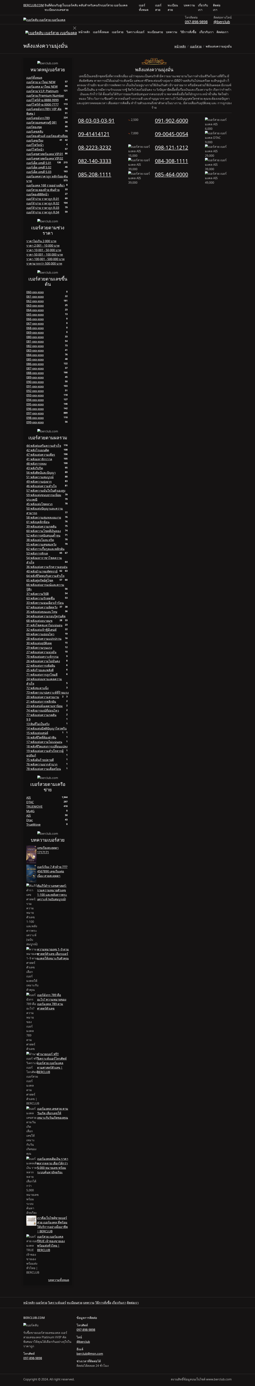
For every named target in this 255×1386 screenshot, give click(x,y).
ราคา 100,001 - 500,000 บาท (45, 259)
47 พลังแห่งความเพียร (40, 455)
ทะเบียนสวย (173, 7)
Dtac (29, 820)
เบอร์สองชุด (34, 127)
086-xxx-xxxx (35, 364)
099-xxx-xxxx (35, 422)
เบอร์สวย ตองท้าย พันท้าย (43, 190)
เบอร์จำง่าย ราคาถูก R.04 (42, 212)
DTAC (30, 802)
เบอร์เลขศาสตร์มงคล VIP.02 (44, 158)
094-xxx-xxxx (35, 400)
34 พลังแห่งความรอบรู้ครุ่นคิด (46, 616)
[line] (230, 7)
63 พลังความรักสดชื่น (40, 598)
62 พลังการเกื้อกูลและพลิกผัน (45, 549)
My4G (30, 811)
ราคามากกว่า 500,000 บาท (44, 263)
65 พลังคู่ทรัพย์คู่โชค (39, 580)
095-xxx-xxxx (35, 404)
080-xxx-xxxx (35, 337)
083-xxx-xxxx (35, 350)
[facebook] (227, 7)
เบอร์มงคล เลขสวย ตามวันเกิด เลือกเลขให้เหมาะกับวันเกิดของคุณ (52, 1113)
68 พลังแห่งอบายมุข (39, 621)
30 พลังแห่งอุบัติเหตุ (39, 643)
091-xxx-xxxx (35, 386)
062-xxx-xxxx (35, 301)
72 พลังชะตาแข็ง (37, 688)
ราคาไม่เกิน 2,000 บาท (41, 241)
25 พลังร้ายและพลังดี (40, 670)
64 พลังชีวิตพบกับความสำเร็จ (45, 576)
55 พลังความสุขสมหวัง (41, 544)
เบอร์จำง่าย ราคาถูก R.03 (42, 208)
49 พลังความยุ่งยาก (39, 482)
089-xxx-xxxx (35, 377)
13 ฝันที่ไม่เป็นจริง (37, 724)
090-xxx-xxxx (35, 382)
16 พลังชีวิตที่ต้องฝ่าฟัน (41, 737)
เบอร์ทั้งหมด (143, 7)
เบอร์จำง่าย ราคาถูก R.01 (42, 199)
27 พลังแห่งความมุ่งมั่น (41, 652)
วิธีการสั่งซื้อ (188, 32)
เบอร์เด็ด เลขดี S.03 (38, 172)
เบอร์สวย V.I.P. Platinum (42, 91)
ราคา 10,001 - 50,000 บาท (43, 250)
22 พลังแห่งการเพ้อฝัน (40, 666)
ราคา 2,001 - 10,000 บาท (43, 245)
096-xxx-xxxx (35, 409)
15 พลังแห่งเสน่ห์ (37, 733)
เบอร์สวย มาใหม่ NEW (40, 82)
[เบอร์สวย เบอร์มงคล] (44, 19)
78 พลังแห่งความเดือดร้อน (43, 769)
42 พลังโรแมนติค (37, 450)
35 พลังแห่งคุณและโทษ (41, 612)
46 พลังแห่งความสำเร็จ (41, 486)
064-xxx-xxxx (35, 310)
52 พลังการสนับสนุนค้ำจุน (43, 535)
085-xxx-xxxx (35, 359)
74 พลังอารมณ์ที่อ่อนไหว (42, 710)
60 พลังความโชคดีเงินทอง (43, 531)
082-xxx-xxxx (35, 346)
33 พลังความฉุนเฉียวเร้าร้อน (45, 603)
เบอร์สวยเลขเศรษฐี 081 (41, 122)
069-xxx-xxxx (35, 332)
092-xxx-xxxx (35, 391)
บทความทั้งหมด (58, 1280)
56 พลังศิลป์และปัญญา (41, 473)
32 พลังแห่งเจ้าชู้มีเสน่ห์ (41, 630)
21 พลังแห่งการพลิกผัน (41, 701)
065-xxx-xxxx (35, 315)
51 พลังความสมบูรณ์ (40, 477)
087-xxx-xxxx (35, 368)
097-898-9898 (196, 21)
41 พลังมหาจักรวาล (39, 459)
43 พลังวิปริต (34, 468)
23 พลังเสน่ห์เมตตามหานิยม (44, 706)
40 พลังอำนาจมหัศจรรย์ (41, 571)
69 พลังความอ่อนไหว (40, 634)
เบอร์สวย (158, 7)
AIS (28, 798)
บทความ (189, 5)
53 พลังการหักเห (37, 553)
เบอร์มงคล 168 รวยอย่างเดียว (45, 185)
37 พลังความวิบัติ (37, 594)
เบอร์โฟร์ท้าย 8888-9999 (42, 100)
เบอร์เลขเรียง (34, 140)
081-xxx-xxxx (35, 341)
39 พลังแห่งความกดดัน (41, 526)
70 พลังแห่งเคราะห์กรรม (42, 657)
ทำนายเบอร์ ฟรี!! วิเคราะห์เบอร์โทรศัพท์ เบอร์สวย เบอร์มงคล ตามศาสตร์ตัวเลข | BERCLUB (52, 1063)
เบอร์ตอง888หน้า (37, 194)
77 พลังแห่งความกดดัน (41, 715)
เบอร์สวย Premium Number (45, 96)
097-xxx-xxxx (35, 413)
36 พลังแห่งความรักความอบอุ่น (46, 567)
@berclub (222, 21)
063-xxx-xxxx (35, 306)
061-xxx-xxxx (35, 297)
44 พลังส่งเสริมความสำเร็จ (43, 446)
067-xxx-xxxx (35, 323)
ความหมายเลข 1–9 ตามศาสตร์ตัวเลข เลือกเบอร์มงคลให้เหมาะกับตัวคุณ (53, 953)
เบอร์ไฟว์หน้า (35, 145)
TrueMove (33, 825)
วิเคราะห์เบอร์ (135, 32)
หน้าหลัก (84, 32)
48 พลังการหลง (36, 464)
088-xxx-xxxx (35, 373)
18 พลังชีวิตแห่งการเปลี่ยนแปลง (47, 746)
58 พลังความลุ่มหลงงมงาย (43, 517)
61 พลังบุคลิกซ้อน (37, 522)
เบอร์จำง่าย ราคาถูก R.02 (42, 203)
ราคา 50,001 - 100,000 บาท (44, 254)
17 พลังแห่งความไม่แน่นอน (44, 742)
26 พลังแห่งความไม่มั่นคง (43, 661)
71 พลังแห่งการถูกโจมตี (41, 675)
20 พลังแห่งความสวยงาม (42, 697)
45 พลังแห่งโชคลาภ (39, 504)
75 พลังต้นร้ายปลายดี (40, 760)
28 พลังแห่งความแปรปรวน (43, 639)
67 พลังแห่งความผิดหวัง (41, 607)
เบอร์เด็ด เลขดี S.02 (38, 167)
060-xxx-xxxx (35, 292)
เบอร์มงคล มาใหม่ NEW (42, 87)
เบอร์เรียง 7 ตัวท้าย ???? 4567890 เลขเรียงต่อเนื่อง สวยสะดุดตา (52, 871)
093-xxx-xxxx (35, 395)
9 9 (28, 719)
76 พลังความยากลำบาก (41, 764)
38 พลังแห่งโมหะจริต (40, 540)
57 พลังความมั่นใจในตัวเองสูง (45, 490)
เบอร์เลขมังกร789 (38, 118)
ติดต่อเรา (216, 7)
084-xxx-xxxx (35, 355)
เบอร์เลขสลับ (34, 131)
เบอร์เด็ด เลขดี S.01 (38, 163)
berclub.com (33, 5)
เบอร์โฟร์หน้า (35, 149)
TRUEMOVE (34, 807)
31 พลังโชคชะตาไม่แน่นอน (44, 625)
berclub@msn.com (90, 1354)
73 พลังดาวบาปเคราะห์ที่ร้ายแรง (47, 692)
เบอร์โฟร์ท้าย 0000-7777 (42, 104)
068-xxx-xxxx (35, 328)
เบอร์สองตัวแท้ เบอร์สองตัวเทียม (47, 136)
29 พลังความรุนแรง (39, 648)
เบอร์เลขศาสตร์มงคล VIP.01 (44, 154)
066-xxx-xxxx (35, 319)
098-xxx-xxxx (35, 418)
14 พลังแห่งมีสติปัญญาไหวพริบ (46, 728)
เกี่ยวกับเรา (203, 7)
